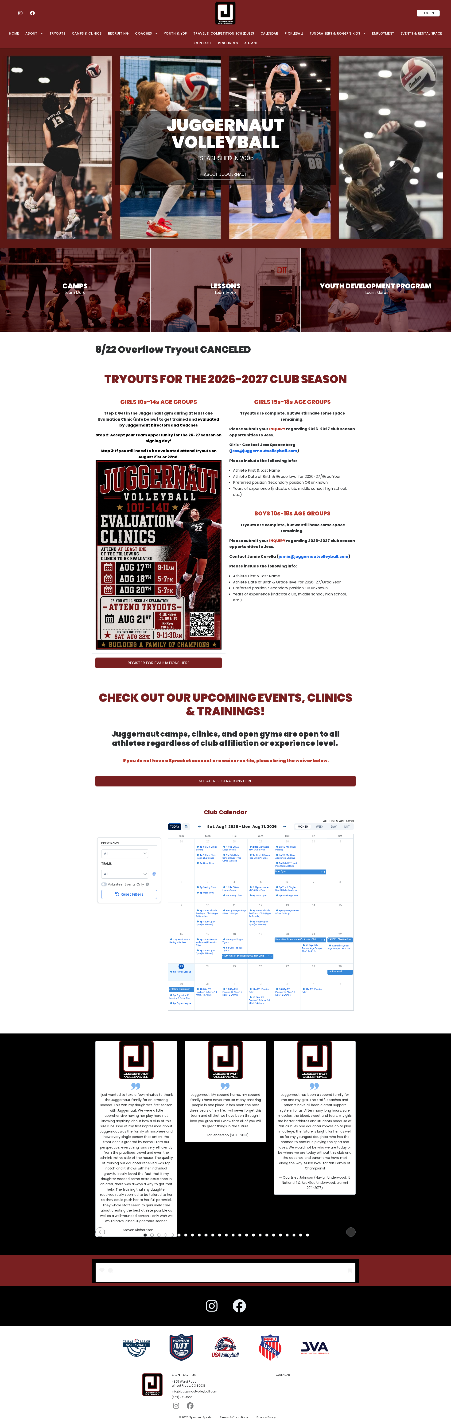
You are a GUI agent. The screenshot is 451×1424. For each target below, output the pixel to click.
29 (260, 841)
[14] (233, 1235)
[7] (185, 1235)
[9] (199, 1235)
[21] (280, 1235)
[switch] (104, 884)
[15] (239, 1235)
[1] (145, 1235)
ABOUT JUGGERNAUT (225, 174)
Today (174, 827)
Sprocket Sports (200, 1417)
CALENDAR (283, 1375)
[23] (294, 1235)
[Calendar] (186, 826)
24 (208, 966)
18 (234, 934)
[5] (172, 1235)
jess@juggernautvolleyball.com (264, 451)
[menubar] (225, 38)
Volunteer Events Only (126, 884)
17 (208, 934)
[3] (158, 1235)
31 (313, 841)
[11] (212, 1235)
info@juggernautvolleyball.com (194, 1391)
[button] (146, 884)
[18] (260, 1235)
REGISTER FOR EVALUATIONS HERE (159, 663)
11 (234, 905)
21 (313, 934)
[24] (300, 1235)
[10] (206, 1235)
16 (181, 934)
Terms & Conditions (234, 1417)
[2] (152, 1235)
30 (287, 841)
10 (208, 905)
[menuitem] (14, 33)
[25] (307, 1235)
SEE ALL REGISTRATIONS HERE (225, 781)
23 (181, 966)
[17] (253, 1235)
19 (260, 934)
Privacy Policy (266, 1417)
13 (287, 905)
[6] (179, 1235)
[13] (226, 1235)
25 (234, 966)
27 (208, 841)
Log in (428, 13)
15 (340, 905)
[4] (165, 1235)
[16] (246, 1235)
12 (260, 905)
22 (340, 934)
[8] (192, 1235)
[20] (273, 1235)
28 (234, 841)
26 (181, 841)
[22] (287, 1235)
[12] (219, 1235)
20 (287, 934)
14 (313, 905)
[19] (266, 1235)
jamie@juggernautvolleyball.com (313, 556)
